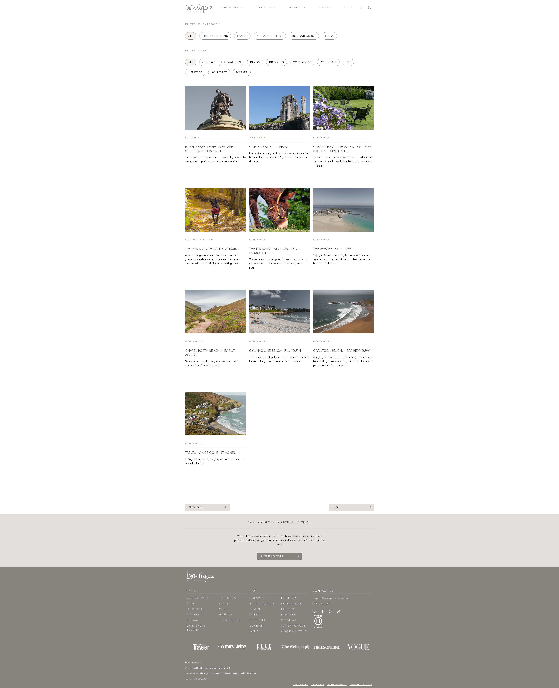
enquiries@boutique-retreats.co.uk (330, 598)
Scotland (257, 620)
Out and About (304, 36)
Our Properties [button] (233, 7)
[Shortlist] (364, 7)
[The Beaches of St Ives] (343, 210)
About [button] (348, 7)
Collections (228, 598)
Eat (348, 62)
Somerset (219, 72)
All (190, 36)
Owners (324, 7)
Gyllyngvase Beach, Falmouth (275, 350)
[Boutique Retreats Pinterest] (330, 611)
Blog (190, 603)
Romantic (288, 615)
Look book (195, 609)
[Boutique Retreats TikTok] (339, 611)
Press (222, 609)
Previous (195, 507)
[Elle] (264, 647)
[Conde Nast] (201, 647)
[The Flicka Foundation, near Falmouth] (279, 210)
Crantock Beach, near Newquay (341, 350)
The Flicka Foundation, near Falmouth (273, 250)
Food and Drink (215, 36)
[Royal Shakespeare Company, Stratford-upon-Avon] (215, 108)
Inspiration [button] (297, 7)
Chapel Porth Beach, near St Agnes (210, 352)
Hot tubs (288, 609)
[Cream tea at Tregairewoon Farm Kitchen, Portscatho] (343, 108)
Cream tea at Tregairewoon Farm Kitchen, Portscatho (342, 148)
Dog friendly (291, 603)
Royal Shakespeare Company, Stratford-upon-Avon (210, 148)
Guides (223, 603)
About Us (225, 615)
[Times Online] (327, 647)
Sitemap (193, 620)
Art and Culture (270, 36)
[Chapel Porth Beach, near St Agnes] (215, 311)
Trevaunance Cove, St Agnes (210, 452)
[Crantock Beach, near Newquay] (343, 311)
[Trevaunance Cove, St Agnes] (215, 413)
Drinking (276, 62)
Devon (255, 62)
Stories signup (272, 556)
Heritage (195, 72)
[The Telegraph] (295, 647)
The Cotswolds (262, 603)
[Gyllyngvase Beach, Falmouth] (279, 311)
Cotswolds (302, 62)
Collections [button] (266, 7)
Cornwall (210, 62)
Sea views (288, 620)
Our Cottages (198, 598)
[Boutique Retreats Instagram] (314, 611)
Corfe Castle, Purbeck (268, 146)
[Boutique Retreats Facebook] (322, 611)
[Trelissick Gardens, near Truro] (215, 210)
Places (242, 36)
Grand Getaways (294, 631)
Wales (254, 631)
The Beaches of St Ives (332, 248)
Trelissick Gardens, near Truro (211, 248)
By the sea (328, 62)
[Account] (372, 7)
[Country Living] (232, 646)
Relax (329, 36)
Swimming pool (293, 626)
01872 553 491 (321, 603)
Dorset (241, 72)
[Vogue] (358, 647)
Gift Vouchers (229, 620)
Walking (234, 62)
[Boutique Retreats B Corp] (318, 621)
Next (336, 507)
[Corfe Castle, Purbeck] (279, 108)
